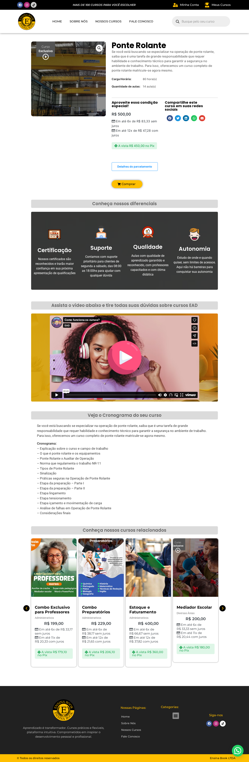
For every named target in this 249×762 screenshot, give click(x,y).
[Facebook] (20, 5)
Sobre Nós (79, 21)
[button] (99, 48)
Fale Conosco (141, 21)
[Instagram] (27, 5)
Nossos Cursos (108, 21)
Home (57, 21)
